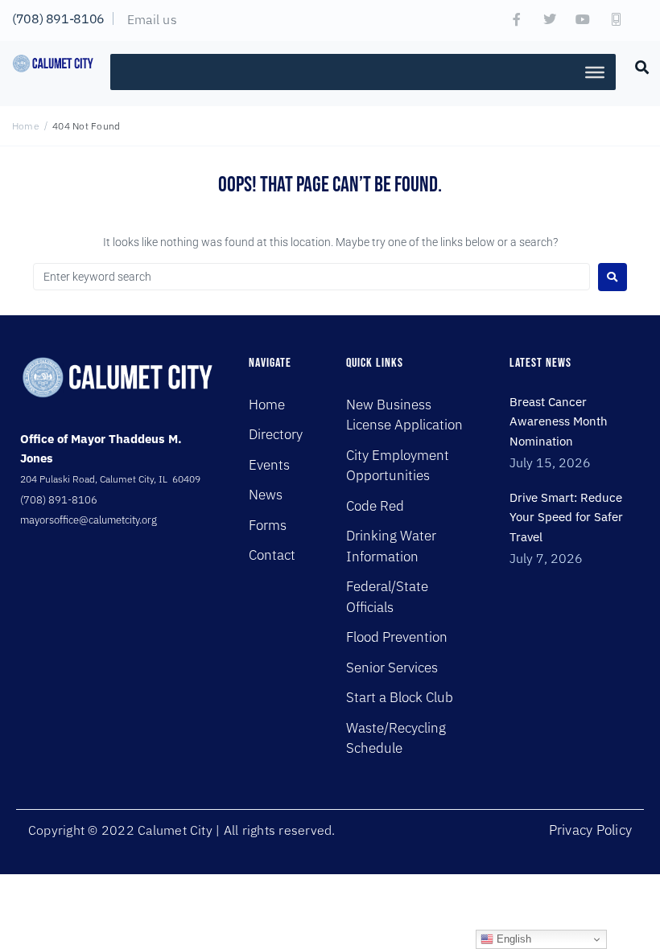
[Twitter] (549, 19)
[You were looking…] (642, 66)
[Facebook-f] (516, 19)
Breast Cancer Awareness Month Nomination (558, 421)
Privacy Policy (590, 830)
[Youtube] (582, 19)
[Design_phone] (615, 19)
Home (25, 126)
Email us (152, 19)
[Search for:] (311, 276)
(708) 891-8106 (58, 18)
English (512, 939)
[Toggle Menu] (594, 71)
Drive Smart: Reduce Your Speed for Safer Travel (566, 517)
